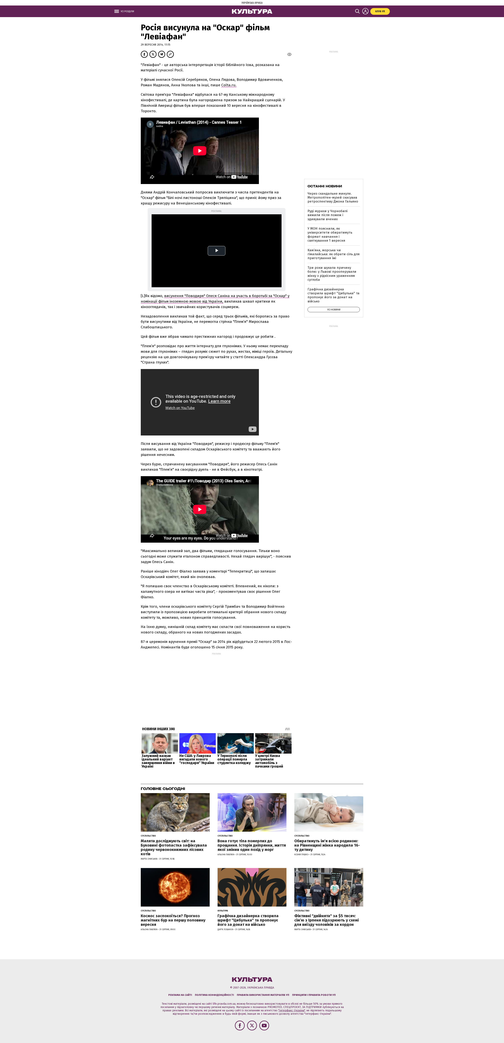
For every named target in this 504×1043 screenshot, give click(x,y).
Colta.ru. (228, 85)
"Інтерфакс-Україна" (291, 1010)
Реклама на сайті (180, 994)
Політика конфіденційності (214, 994)
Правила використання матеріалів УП (263, 994)
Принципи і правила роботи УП (314, 994)
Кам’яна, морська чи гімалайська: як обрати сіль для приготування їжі (333, 254)
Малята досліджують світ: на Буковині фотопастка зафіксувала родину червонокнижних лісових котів (174, 847)
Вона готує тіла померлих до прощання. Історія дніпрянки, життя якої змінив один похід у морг (252, 845)
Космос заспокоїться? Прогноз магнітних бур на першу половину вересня (173, 920)
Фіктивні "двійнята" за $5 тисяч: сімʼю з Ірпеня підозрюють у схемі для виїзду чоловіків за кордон (326, 920)
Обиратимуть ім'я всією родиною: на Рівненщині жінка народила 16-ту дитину (327, 845)
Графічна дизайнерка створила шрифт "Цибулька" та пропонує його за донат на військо (333, 295)
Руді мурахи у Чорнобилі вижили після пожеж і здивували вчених (327, 215)
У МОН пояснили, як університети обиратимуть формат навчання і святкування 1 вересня (330, 234)
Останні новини (325, 186)
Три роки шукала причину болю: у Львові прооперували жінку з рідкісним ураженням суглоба (332, 274)
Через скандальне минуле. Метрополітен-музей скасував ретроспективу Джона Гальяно (333, 197)
